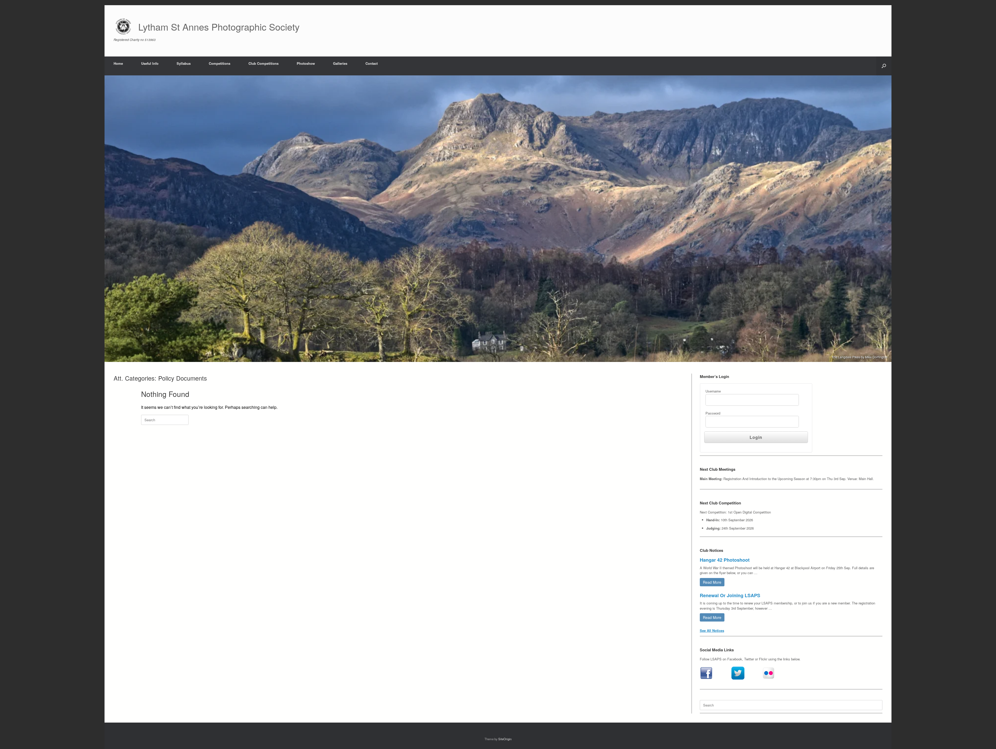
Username (713, 391)
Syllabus (184, 63)
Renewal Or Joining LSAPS (730, 595)
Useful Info (149, 63)
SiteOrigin (504, 739)
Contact (371, 63)
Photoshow (306, 63)
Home (118, 63)
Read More (712, 582)
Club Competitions (263, 63)
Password (713, 413)
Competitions (219, 63)
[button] (883, 65)
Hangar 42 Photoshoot (725, 560)
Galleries (340, 63)
